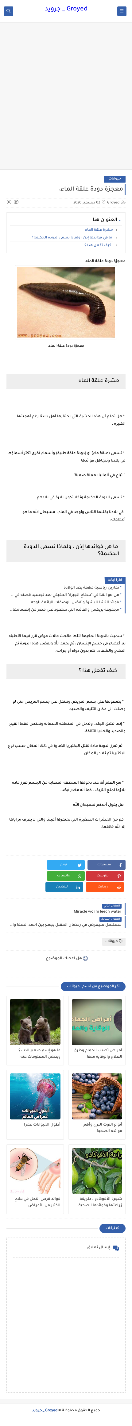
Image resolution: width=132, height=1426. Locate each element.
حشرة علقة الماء (99, 230)
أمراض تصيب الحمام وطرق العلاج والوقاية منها (97, 1054)
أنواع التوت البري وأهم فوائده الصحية (102, 1128)
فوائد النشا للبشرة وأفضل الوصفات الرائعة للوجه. (74, 603)
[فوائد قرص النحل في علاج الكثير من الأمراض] (35, 1171)
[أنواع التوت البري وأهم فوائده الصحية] (97, 1096)
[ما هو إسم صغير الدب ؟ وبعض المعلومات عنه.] (35, 1022)
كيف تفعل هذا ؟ (98, 246)
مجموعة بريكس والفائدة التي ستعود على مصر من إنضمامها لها (64, 610)
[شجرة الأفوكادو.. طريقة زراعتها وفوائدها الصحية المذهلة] (97, 1171)
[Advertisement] (66, 99)
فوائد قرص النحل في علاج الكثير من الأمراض (37, 1202)
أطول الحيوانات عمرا (42, 1125)
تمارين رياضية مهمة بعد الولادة (91, 588)
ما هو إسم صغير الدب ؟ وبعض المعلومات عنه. (39, 1054)
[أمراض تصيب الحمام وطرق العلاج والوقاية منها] (97, 1022)
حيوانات (114, 179)
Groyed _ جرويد (66, 9)
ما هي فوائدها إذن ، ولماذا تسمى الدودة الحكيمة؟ (72, 238)
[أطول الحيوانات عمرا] (35, 1096)
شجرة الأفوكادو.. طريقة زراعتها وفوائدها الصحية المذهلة (100, 1202)
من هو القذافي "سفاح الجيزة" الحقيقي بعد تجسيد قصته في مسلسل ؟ (64, 595)
